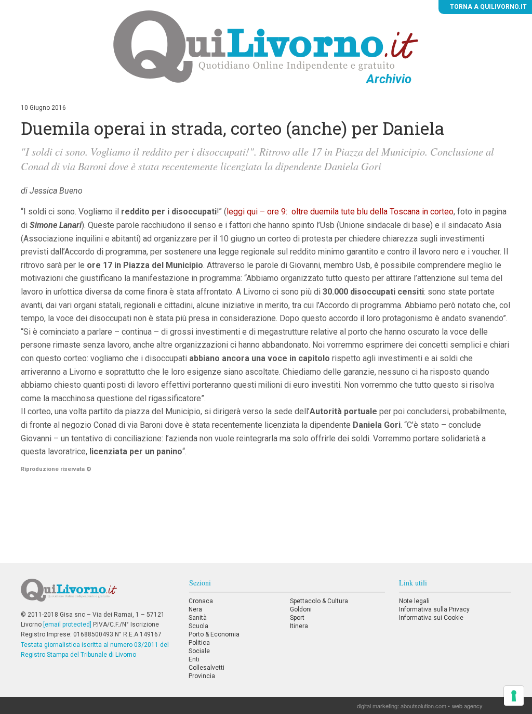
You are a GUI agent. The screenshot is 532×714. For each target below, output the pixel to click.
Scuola (198, 626)
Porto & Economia (214, 634)
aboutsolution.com (423, 706)
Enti (194, 659)
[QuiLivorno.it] (98, 594)
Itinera (299, 626)
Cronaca (201, 601)
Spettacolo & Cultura (319, 601)
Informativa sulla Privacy (434, 609)
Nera (195, 609)
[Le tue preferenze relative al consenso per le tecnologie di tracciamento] (514, 696)
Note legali (414, 601)
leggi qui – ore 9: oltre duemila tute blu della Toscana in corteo (340, 211)
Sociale (199, 651)
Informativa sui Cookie (431, 617)
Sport (297, 617)
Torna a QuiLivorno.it (487, 6)
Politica (199, 642)
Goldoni (301, 609)
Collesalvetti (206, 667)
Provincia (202, 676)
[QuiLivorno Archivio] (265, 46)
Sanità (198, 617)
